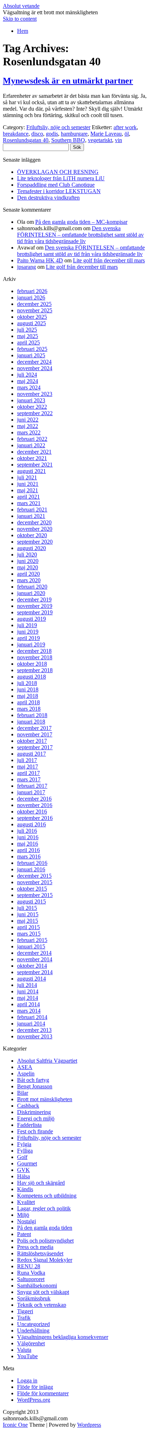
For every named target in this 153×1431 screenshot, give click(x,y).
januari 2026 (31, 297)
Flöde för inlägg (35, 1387)
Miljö (23, 1215)
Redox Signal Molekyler (44, 1260)
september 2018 (35, 670)
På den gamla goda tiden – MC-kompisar (81, 222)
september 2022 (35, 413)
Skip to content (20, 19)
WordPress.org (33, 1400)
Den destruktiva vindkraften (48, 198)
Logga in (27, 1380)
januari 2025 (31, 355)
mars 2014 (29, 1011)
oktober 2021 (32, 458)
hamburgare (74, 134)
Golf (22, 1157)
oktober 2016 (32, 811)
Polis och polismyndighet (45, 1241)
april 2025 (28, 342)
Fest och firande (35, 1131)
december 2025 (34, 304)
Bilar (22, 1093)
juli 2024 (27, 375)
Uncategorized (33, 1324)
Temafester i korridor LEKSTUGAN (59, 191)
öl (127, 134)
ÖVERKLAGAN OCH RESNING (58, 172)
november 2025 (34, 310)
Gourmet (27, 1163)
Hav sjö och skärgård (41, 1183)
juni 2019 (27, 632)
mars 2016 (29, 856)
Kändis (25, 1189)
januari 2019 (31, 644)
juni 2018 (27, 689)
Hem (22, 31)
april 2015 (28, 927)
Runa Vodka (31, 1273)
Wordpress (89, 1425)
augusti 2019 (31, 619)
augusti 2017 (31, 754)
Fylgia (24, 1144)
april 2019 (28, 638)
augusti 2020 (31, 548)
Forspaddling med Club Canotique (56, 185)
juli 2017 (27, 760)
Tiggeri (25, 1311)
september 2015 (35, 895)
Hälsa (23, 1176)
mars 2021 (29, 503)
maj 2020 (27, 567)
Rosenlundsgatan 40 (25, 140)
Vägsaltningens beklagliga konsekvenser (62, 1337)
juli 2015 (27, 908)
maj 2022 (27, 426)
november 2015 (34, 882)
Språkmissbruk (34, 1298)
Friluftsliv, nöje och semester (58, 127)
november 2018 (34, 657)
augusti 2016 (31, 824)
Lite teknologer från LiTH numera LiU (61, 178)
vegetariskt (100, 140)
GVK (23, 1170)
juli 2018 (27, 683)
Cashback (28, 1106)
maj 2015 (27, 921)
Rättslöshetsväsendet (40, 1253)
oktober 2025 (32, 317)
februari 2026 (32, 291)
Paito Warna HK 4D (40, 260)
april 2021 (28, 497)
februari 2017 (32, 786)
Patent (24, 1234)
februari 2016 (32, 863)
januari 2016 (31, 869)
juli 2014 (27, 985)
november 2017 (34, 734)
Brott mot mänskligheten (44, 1099)
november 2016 (34, 805)
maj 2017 (27, 767)
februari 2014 (32, 1017)
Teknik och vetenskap (41, 1305)
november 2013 (34, 1036)
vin (118, 140)
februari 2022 (32, 439)
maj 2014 (27, 998)
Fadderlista (29, 1125)
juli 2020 (27, 554)
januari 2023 (31, 400)
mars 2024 (29, 387)
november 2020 (34, 529)
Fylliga (25, 1151)
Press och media (35, 1247)
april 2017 (28, 773)
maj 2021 (27, 490)
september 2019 (35, 612)
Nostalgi (26, 1221)
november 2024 (34, 368)
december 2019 (34, 599)
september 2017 (35, 747)
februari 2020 (32, 587)
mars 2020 (29, 580)
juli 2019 (27, 625)
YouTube (27, 1356)
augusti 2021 (31, 471)
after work (125, 127)
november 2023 (34, 394)
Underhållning (33, 1330)
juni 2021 (27, 484)
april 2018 (28, 702)
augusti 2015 (31, 901)
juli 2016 (27, 831)
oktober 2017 (32, 741)
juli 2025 (27, 330)
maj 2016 (27, 844)
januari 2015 (31, 946)
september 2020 (35, 542)
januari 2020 (31, 593)
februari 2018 (32, 715)
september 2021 (35, 465)
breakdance (15, 134)
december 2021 (34, 452)
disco (37, 134)
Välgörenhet (31, 1343)
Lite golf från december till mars (109, 260)
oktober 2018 (32, 664)
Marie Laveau (106, 134)
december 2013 (34, 1030)
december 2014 (34, 953)
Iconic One (15, 1425)
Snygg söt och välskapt (43, 1292)
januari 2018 (31, 722)
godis (52, 134)
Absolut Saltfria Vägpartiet (47, 1061)
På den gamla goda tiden (44, 1228)
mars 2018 (29, 709)
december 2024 (34, 362)
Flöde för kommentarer (43, 1393)
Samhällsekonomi (37, 1286)
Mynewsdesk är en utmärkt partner (68, 80)
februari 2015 (32, 940)
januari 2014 (31, 1024)
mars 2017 (29, 779)
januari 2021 (31, 516)
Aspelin (26, 1073)
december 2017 (34, 728)
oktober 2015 (32, 889)
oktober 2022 (32, 407)
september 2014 (35, 972)
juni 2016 (27, 837)
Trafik (24, 1318)
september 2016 (35, 818)
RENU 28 (28, 1266)
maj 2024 (27, 381)
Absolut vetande (21, 6)
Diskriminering (34, 1112)
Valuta (24, 1350)
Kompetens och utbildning (46, 1196)
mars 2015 (29, 934)
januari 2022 (31, 445)
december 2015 (34, 876)
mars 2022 (29, 432)
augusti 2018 (31, 677)
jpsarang (26, 267)
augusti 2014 (31, 979)
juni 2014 (27, 991)
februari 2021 (32, 510)
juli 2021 (27, 477)
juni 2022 (27, 420)
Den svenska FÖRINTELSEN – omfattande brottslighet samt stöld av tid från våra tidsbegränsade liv (80, 234)
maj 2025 (27, 336)
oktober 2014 (32, 966)
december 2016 (34, 799)
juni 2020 (27, 561)
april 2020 (28, 574)
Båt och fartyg (33, 1080)
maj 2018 (27, 696)
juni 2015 (27, 914)
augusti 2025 (31, 323)
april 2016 (28, 850)
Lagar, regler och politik (44, 1208)
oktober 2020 (32, 535)
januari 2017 (31, 792)
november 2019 (34, 606)
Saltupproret (30, 1279)
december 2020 (34, 522)
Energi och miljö (35, 1118)
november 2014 (34, 959)
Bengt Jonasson (34, 1086)
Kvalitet (26, 1202)
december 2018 (34, 651)
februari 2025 (32, 349)
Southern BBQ (68, 140)
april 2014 (28, 1004)
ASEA (24, 1067)
